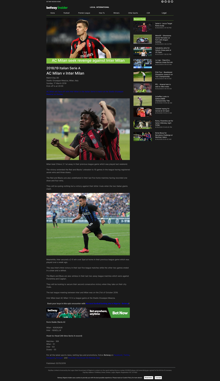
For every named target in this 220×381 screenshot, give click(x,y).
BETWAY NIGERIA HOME (53, 1)
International (102, 7)
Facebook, (118, 355)
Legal (164, 13)
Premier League (84, 13)
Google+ (60, 358)
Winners (116, 13)
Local (92, 7)
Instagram (50, 358)
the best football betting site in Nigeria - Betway (107, 303)
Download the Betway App (88, 358)
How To (102, 13)
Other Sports (133, 13)
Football (66, 13)
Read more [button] (148, 377)
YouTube (71, 358)
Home (52, 13)
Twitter (126, 355)
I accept (158, 377)
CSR (148, 13)
